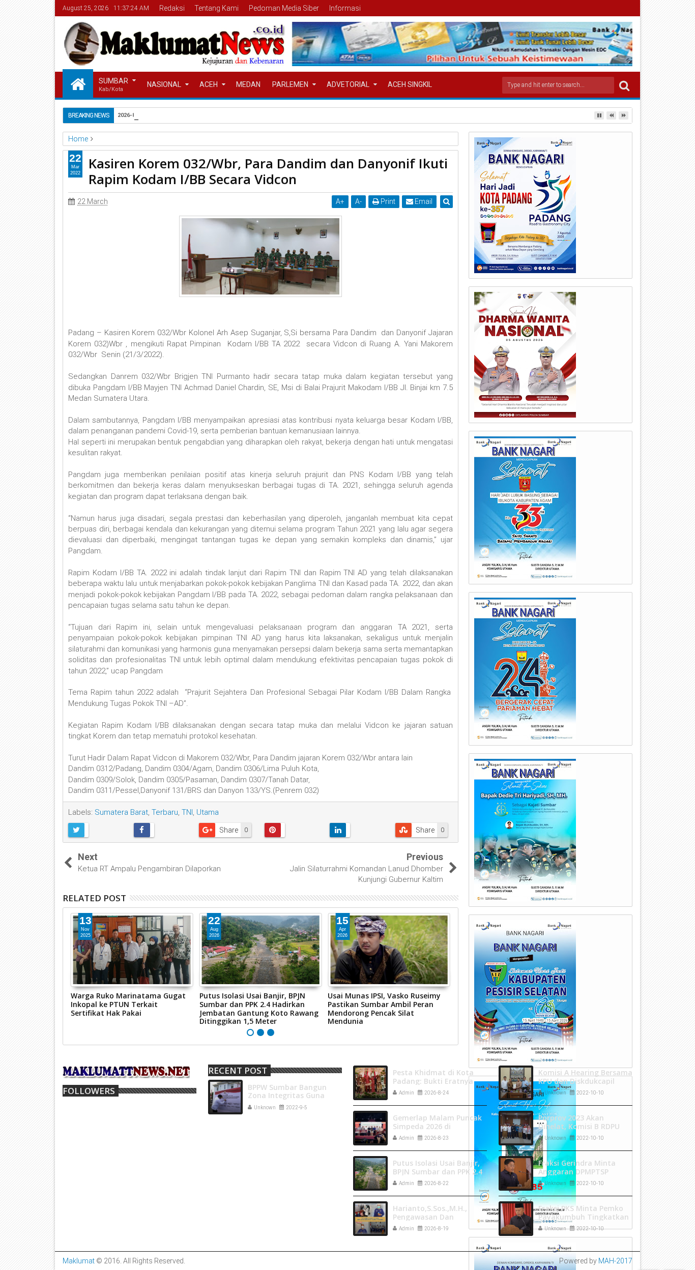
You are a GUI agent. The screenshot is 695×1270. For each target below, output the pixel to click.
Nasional (164, 84)
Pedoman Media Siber (284, 8)
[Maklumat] (78, 83)
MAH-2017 (615, 1261)
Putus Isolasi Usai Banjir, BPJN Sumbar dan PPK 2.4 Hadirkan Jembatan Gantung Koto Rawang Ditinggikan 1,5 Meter (258, 1008)
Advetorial (348, 84)
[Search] (624, 85)
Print (387, 201)
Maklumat (79, 1261)
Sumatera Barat (121, 812)
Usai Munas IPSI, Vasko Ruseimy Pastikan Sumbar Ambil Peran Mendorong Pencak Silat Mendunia (384, 1008)
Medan (248, 84)
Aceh (208, 84)
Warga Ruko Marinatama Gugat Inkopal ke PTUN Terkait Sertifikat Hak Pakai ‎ (128, 1004)
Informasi (345, 8)
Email (422, 201)
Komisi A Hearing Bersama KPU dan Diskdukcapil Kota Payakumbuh (585, 1081)
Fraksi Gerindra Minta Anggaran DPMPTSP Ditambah (577, 1171)
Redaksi (172, 8)
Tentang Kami (216, 8)
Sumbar (113, 85)
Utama (207, 812)
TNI (187, 812)
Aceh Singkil (410, 84)
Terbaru (165, 812)
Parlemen (290, 84)
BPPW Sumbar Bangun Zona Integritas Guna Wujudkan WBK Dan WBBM (295, 1095)
